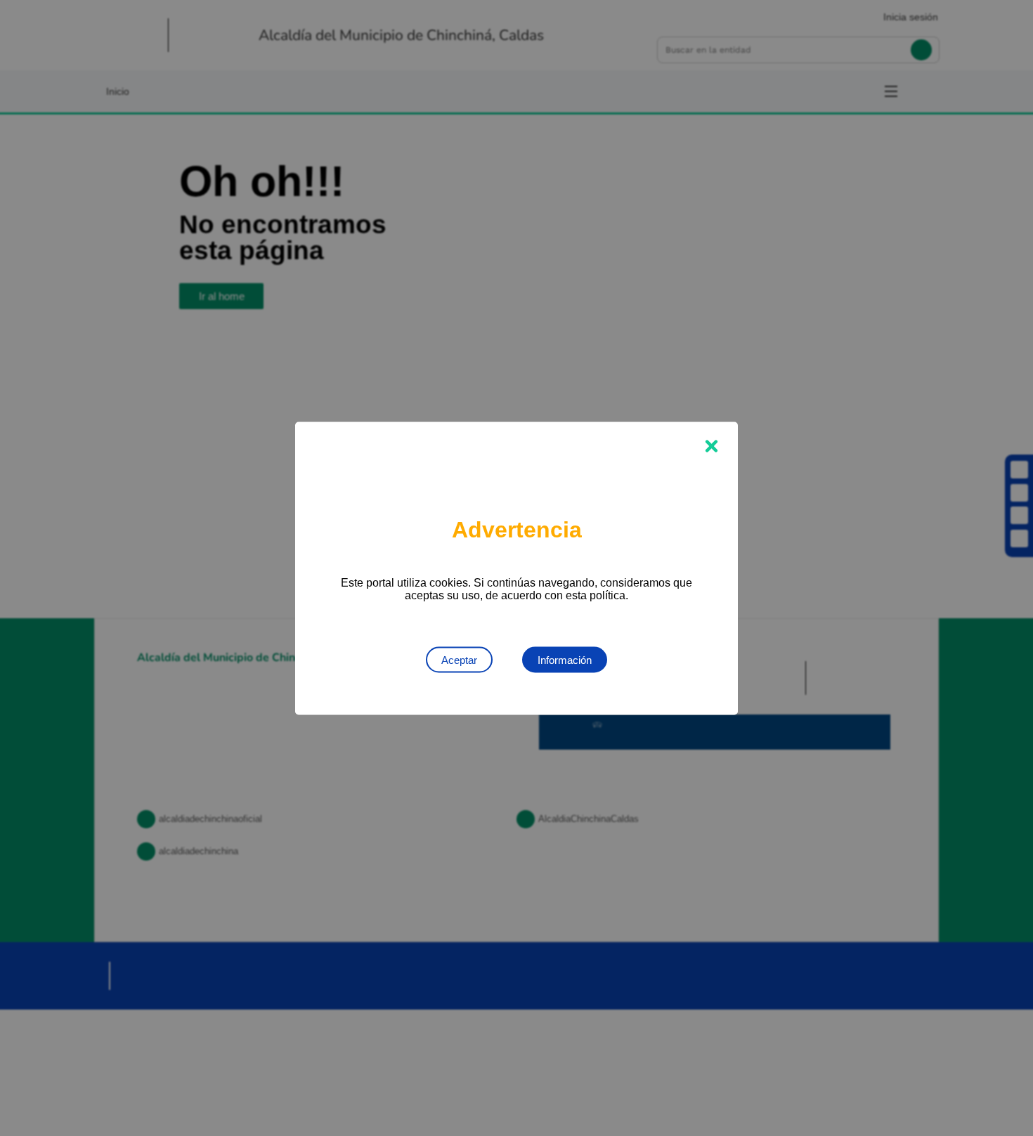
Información (565, 659)
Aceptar (459, 659)
